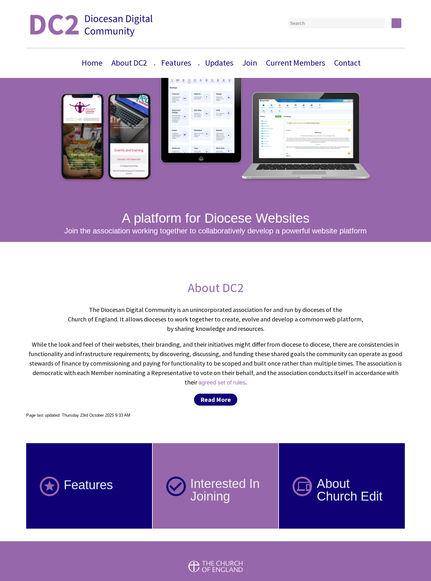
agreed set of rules (221, 382)
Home (92, 62)
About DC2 (129, 62)
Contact (347, 62)
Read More (215, 399)
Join (249, 62)
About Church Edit (349, 489)
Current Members (295, 62)
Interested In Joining (225, 489)
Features (176, 62)
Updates (219, 62)
